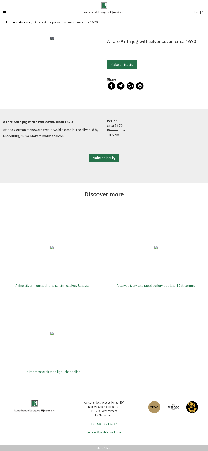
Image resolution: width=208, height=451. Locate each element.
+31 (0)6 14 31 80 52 (104, 424)
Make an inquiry (122, 64)
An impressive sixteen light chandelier (52, 372)
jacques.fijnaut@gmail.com (104, 432)
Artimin (108, 447)
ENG (196, 12)
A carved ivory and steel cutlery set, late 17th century (156, 286)
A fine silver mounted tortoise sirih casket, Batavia (52, 286)
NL (203, 12)
